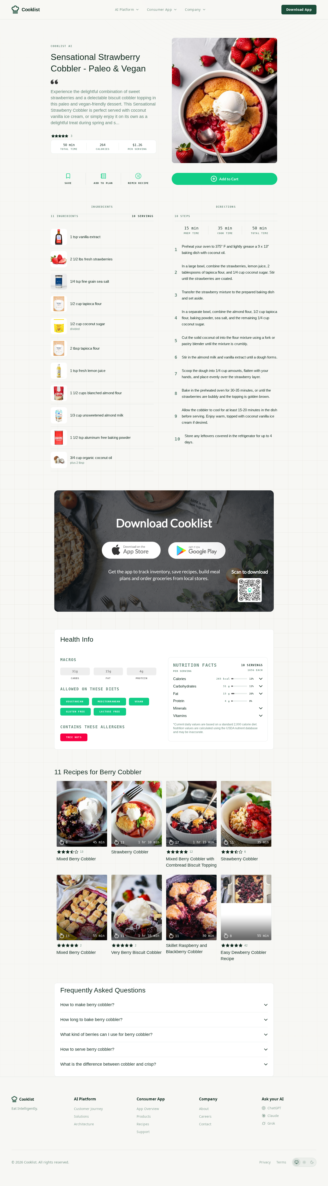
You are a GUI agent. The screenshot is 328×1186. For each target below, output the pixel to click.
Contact (205, 1124)
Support (143, 1131)
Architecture (84, 1124)
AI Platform (124, 9)
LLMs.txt (247, 1162)
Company (192, 9)
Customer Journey (88, 1108)
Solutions (81, 1116)
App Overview (148, 1108)
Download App (299, 9)
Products (144, 1116)
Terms (281, 1162)
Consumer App (159, 9)
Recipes (143, 1124)
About (204, 1108)
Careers (205, 1116)
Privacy (265, 1162)
